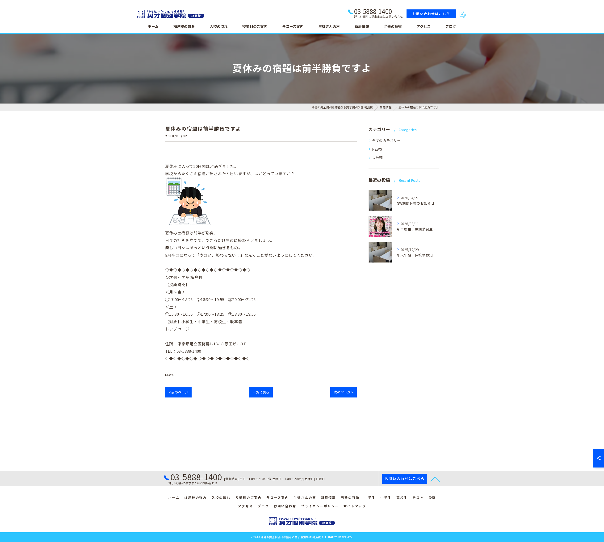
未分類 (377, 157)
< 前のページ (178, 392)
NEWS (169, 374)
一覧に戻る (260, 392)
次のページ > (343, 392)
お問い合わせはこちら (431, 13)
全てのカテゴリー (386, 140)
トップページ (177, 329)
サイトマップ (355, 506)
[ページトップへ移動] (435, 479)
